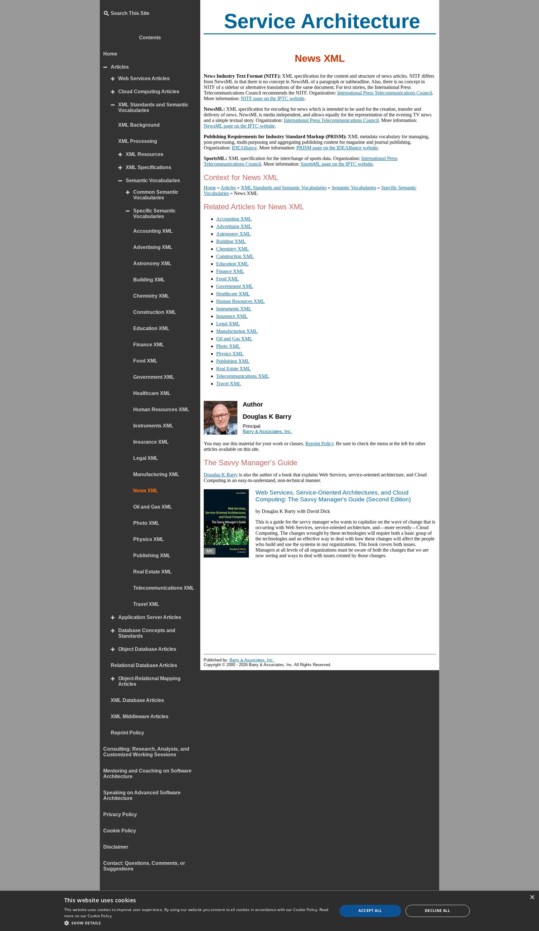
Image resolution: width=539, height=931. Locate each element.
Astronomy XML (233, 233)
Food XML (227, 278)
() (333, 496)
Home (110, 53)
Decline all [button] (437, 910)
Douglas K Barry (221, 474)
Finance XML (230, 271)
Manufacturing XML (237, 331)
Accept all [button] (370, 910)
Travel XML (228, 383)
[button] (196, 922)
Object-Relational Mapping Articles (149, 681)
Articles (120, 67)
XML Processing (137, 141)
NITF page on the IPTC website (272, 98)
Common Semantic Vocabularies (155, 194)
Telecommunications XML (242, 376)
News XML (145, 490)
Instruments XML (233, 308)
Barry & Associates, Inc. (267, 431)
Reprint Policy (319, 443)
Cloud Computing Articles (148, 91)
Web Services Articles (144, 78)
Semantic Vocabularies (153, 180)
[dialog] (269, 911)
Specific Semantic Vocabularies (154, 213)
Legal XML (228, 323)
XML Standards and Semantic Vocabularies (153, 107)
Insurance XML (232, 316)
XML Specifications (148, 167)
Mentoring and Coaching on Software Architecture (147, 773)
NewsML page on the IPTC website (239, 126)
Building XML (231, 241)
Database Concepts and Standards (146, 633)
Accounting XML (234, 219)
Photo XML (228, 346)
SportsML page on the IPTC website (337, 164)
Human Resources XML (240, 301)
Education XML (232, 263)
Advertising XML (234, 226)
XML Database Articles (137, 700)
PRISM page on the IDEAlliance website (337, 147)
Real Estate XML (233, 368)
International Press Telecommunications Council (384, 92)
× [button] (532, 897)
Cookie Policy (119, 830)
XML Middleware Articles (139, 716)
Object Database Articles (147, 649)
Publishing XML (233, 361)
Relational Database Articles (144, 665)
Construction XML (235, 256)
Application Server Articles (149, 617)
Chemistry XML (232, 248)
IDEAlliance (244, 147)
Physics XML (230, 353)
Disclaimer (115, 847)
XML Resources (144, 154)
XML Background (139, 125)
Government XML (234, 286)
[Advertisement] (320, 607)
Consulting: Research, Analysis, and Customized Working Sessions (146, 751)
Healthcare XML (233, 293)
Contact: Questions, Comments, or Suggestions (144, 865)
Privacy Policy (120, 814)
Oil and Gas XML (234, 338)
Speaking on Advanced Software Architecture (142, 795)
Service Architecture (322, 21)
